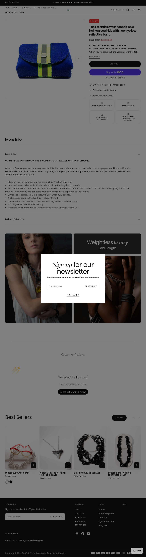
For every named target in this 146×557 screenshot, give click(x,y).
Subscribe (91, 286)
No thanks (73, 295)
